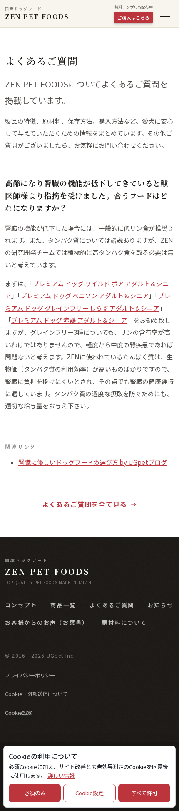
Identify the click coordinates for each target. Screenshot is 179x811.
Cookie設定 (18, 712)
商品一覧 (63, 605)
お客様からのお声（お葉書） (46, 622)
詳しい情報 (61, 775)
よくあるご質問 (112, 605)
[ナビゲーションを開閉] (165, 14)
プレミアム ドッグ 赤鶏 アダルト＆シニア (69, 320)
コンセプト (21, 605)
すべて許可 (144, 793)
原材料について (124, 622)
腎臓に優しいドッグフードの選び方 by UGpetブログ (92, 462)
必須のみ (35, 793)
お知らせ (161, 605)
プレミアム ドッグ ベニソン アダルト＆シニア (84, 295)
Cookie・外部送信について (36, 694)
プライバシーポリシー (30, 675)
